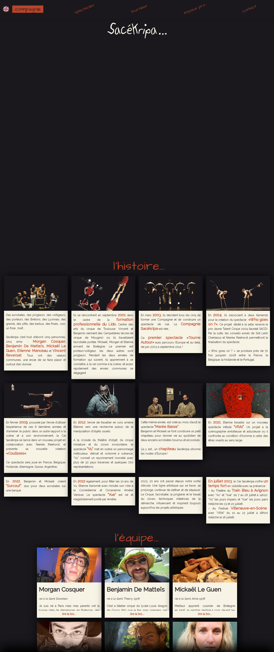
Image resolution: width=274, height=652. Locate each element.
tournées (139, 9)
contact (249, 8)
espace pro (194, 8)
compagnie (28, 9)
